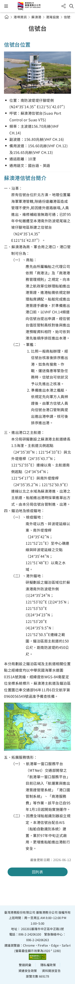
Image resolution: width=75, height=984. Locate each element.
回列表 (37, 871)
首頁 (6, 16)
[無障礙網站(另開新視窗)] (37, 957)
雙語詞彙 (25, 965)
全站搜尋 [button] (71, 6)
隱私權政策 (48, 965)
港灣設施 (52, 16)
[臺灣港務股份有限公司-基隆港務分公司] (38, 6)
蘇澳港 (36, 16)
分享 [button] (63, 6)
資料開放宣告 (51, 970)
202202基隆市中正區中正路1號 (42, 928)
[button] (6, 6)
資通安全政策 (27, 970)
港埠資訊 (20, 16)
